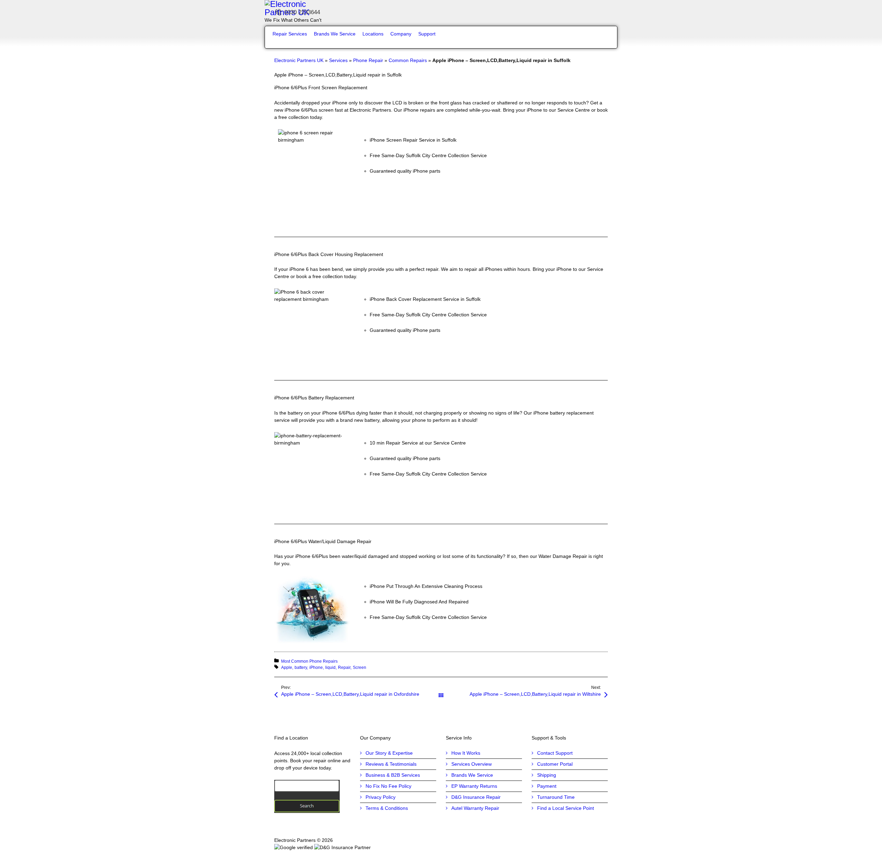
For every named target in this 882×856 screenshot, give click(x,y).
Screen (359, 667)
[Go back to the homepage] (441, 8)
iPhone (316, 667)
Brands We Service (472, 775)
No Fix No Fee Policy (388, 786)
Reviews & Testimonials (391, 764)
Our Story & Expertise (389, 753)
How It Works (465, 753)
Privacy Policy (381, 797)
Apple (286, 667)
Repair (344, 667)
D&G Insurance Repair (476, 797)
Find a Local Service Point (565, 808)
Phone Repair (368, 60)
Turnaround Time (556, 797)
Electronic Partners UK (299, 60)
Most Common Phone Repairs (309, 661)
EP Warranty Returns (474, 786)
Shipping (546, 775)
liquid (330, 667)
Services (338, 60)
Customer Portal (555, 764)
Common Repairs (408, 60)
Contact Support (555, 753)
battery (301, 667)
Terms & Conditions (387, 808)
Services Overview (471, 764)
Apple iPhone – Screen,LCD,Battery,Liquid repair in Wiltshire (535, 694)
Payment (546, 786)
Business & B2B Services (393, 775)
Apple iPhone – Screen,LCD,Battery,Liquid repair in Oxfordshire (350, 694)
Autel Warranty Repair (475, 808)
